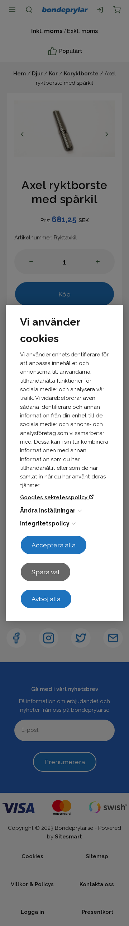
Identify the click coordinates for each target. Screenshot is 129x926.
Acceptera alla (54, 545)
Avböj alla (46, 599)
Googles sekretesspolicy (54, 497)
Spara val (45, 572)
